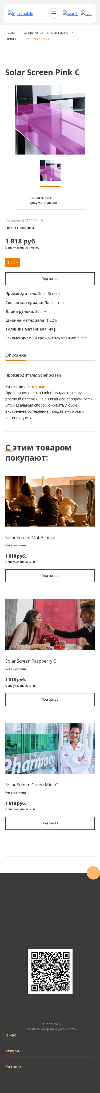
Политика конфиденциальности (50, 1029)
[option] (50, 120)
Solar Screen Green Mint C (31, 785)
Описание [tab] (16, 355)
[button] (70, 13)
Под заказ (50, 278)
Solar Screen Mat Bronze (30, 537)
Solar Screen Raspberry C (30, 661)
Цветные (36, 386)
